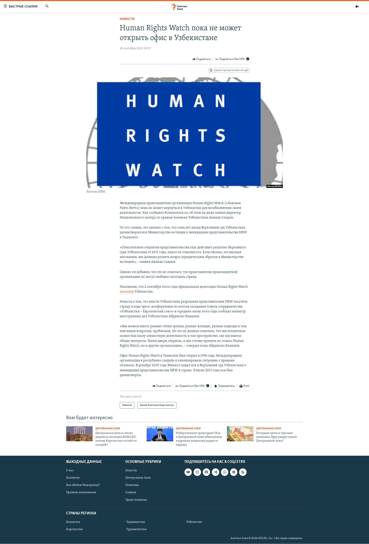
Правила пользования (81, 492)
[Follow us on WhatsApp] (224, 472)
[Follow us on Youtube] (188, 472)
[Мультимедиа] (357, 6)
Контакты (73, 478)
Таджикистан (135, 522)
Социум (130, 492)
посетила (127, 292)
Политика (132, 485)
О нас (70, 470)
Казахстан (73, 522)
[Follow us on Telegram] (215, 472)
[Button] (201, 59)
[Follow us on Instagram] (197, 472)
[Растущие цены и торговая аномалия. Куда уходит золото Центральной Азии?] (240, 433)
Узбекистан (194, 522)
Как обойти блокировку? (83, 485)
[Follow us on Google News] (233, 472)
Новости (127, 19)
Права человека (136, 499)
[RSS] (242, 472)
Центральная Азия (107, 428)
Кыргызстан (74, 529)
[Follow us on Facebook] (206, 472)
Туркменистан (136, 529)
